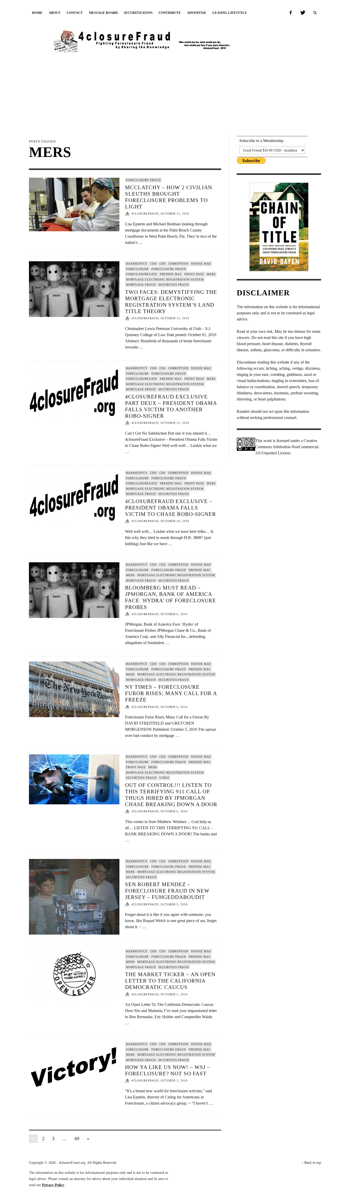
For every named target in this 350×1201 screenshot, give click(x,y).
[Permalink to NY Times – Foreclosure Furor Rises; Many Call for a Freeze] (74, 689)
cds (162, 263)
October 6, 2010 (174, 614)
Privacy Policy (53, 1185)
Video (164, 777)
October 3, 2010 (174, 1080)
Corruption (178, 263)
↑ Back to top (311, 1163)
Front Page (194, 274)
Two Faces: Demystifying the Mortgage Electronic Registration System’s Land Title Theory (171, 301)
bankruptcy (137, 263)
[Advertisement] (175, 93)
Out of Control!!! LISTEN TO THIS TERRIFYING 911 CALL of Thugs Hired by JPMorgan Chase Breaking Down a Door (171, 795)
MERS (211, 274)
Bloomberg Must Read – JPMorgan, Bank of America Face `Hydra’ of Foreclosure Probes (170, 597)
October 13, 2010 (175, 213)
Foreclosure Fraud (143, 180)
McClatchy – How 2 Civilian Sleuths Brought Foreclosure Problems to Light (168, 197)
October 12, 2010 (175, 318)
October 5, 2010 (174, 904)
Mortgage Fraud (141, 284)
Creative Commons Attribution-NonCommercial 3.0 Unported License (286, 446)
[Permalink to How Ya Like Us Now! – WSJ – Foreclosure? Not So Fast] (74, 1067)
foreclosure (137, 268)
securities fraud (173, 284)
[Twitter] (302, 13)
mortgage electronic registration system (165, 279)
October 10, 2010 (175, 521)
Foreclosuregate (141, 274)
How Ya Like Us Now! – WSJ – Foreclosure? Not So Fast (167, 1070)
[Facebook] (290, 13)
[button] (315, 13)
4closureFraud (145, 213)
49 (76, 1138)
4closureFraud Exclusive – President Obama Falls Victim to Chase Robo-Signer (170, 507)
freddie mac (171, 274)
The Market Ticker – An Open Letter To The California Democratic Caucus (170, 980)
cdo (153, 263)
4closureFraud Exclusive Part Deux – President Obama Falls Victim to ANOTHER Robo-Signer (171, 406)
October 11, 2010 (175, 423)
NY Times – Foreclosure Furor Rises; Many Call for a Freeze (171, 693)
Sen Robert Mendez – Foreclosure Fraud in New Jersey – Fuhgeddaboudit (167, 890)
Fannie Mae (201, 263)
